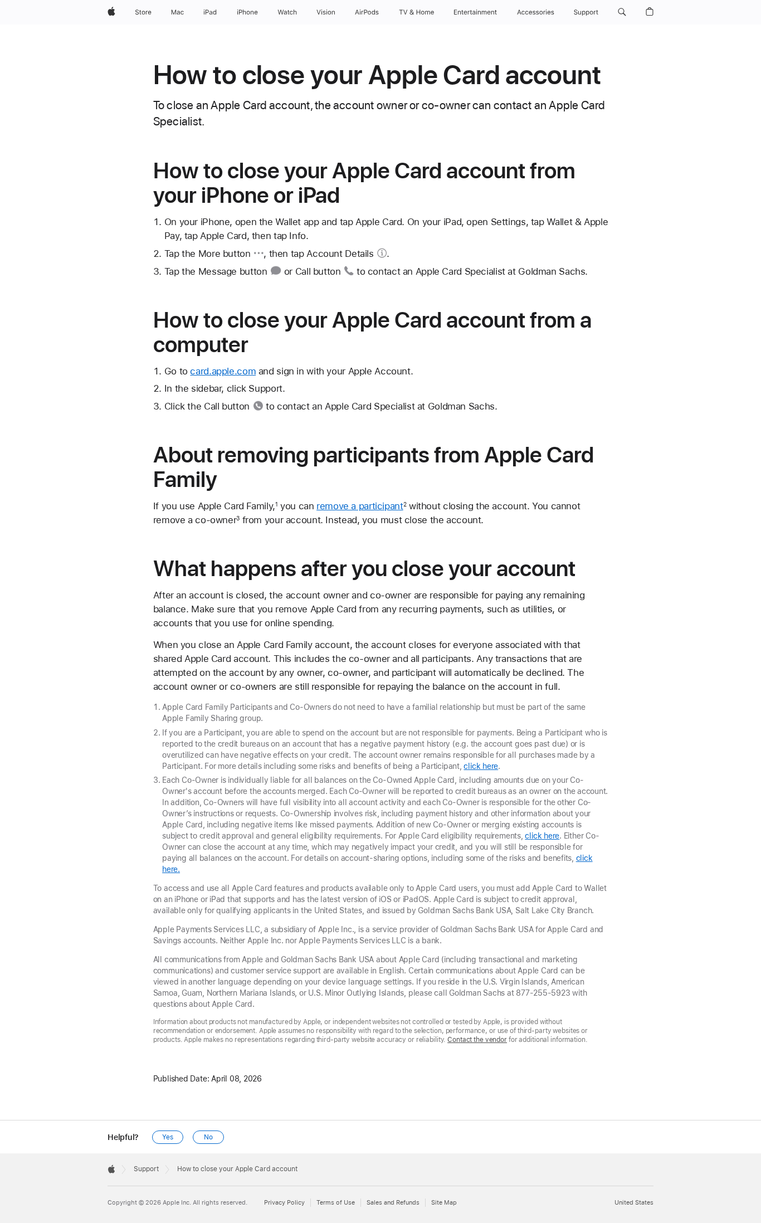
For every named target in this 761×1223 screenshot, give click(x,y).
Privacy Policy (284, 1202)
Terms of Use (335, 1202)
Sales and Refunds (393, 1202)
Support (146, 1169)
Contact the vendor (477, 1040)
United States (633, 1202)
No (208, 1137)
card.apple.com (223, 371)
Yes (167, 1137)
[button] (622, 12)
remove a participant (359, 505)
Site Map (444, 1202)
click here (481, 766)
